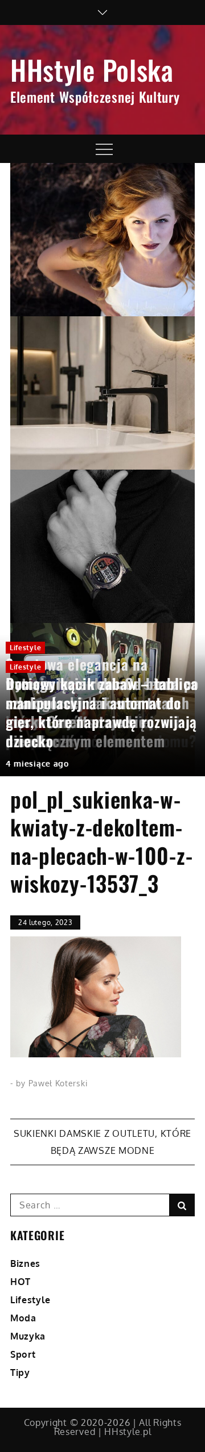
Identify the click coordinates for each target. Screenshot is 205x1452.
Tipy (20, 1372)
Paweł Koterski (58, 1083)
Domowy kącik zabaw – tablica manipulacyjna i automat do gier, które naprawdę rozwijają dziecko (102, 712)
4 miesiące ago (37, 763)
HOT (20, 1281)
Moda (23, 1318)
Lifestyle (25, 647)
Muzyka (28, 1336)
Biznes (25, 1263)
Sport (23, 1354)
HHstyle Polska (92, 69)
